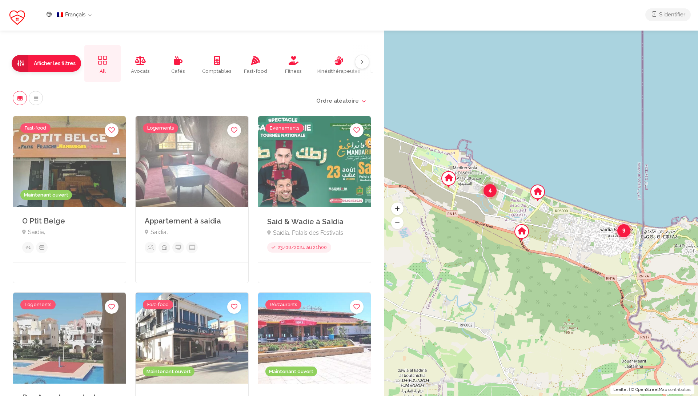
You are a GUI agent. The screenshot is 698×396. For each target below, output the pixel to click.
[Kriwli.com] (17, 17)
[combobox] (341, 100)
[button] (397, 209)
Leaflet (620, 389)
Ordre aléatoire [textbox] (337, 101)
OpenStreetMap (651, 389)
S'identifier (671, 14)
